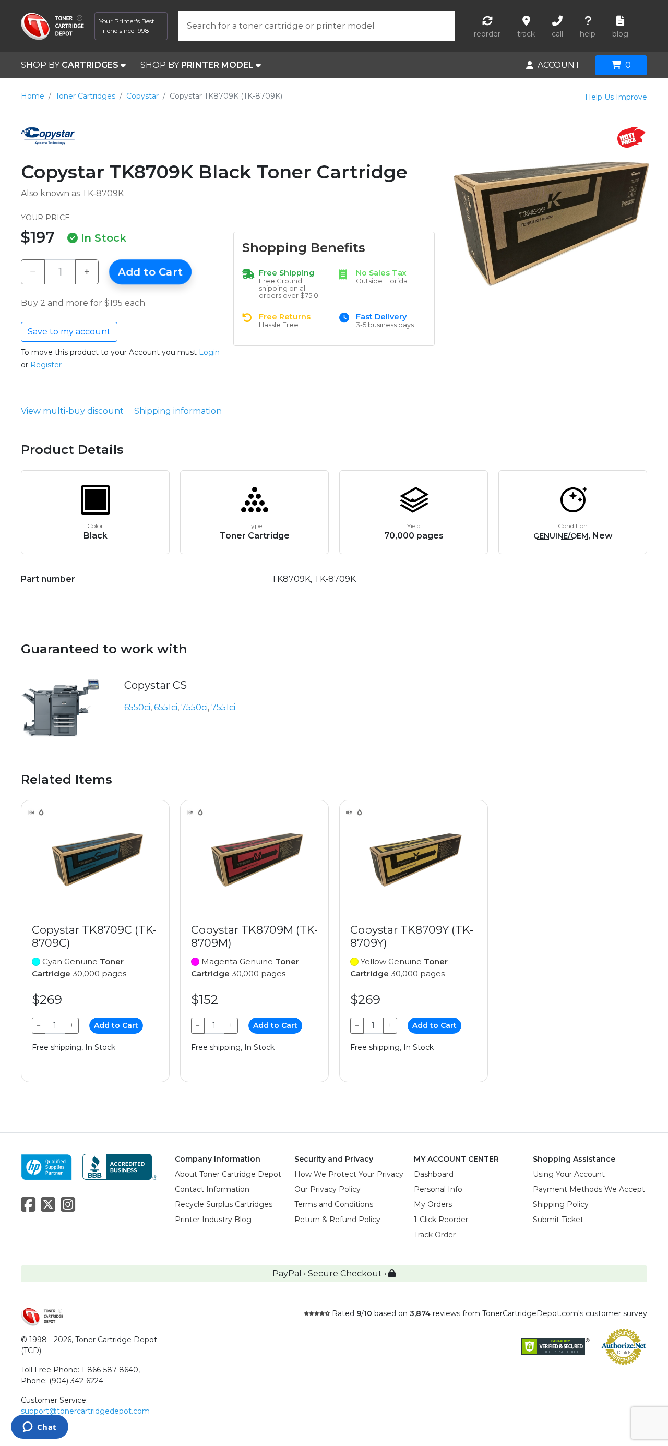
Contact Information (212, 1189)
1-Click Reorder (441, 1219)
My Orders (433, 1204)
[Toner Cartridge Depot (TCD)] (52, 26)
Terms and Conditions (333, 1204)
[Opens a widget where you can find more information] (39, 1428)
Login (209, 352)
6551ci (165, 707)
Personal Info (438, 1189)
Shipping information (178, 411)
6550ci (137, 707)
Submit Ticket (558, 1219)
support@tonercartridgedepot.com (85, 1411)
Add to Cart (150, 272)
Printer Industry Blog (213, 1219)
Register (46, 364)
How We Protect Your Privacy (348, 1174)
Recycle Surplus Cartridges (223, 1204)
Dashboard (434, 1174)
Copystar (142, 96)
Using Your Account (569, 1174)
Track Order (435, 1234)
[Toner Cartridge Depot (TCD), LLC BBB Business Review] (119, 1166)
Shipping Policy (561, 1204)
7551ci (223, 707)
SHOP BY (69, 65)
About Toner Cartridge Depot (228, 1174)
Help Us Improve (616, 97)
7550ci (194, 707)
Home (32, 96)
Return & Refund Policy (337, 1219)
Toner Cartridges (85, 96)
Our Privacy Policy (327, 1189)
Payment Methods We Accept (589, 1189)
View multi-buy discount (72, 411)
